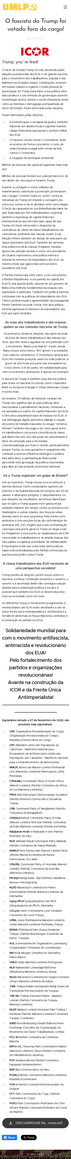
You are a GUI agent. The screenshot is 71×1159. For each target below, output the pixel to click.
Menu (65, 7)
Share (11, 1137)
